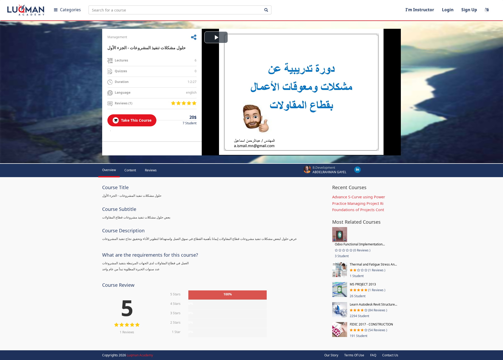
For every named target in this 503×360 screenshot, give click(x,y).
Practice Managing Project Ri (358, 203)
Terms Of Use (354, 355)
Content (130, 170)
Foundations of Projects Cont (358, 209)
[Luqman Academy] (26, 9)
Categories (70, 10)
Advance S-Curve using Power (358, 196)
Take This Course (135, 120)
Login (447, 10)
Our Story (331, 355)
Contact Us (390, 355)
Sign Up (469, 10)
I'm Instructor (420, 10)
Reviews (151, 170)
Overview (109, 170)
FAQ (373, 355)
